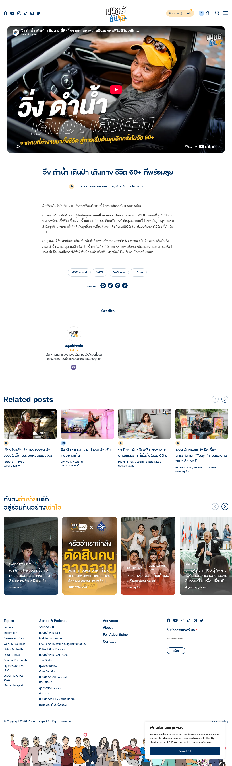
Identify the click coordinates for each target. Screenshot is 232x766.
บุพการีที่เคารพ (48, 666)
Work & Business (149, 462)
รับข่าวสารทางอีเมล (182, 629)
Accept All (185, 751)
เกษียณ (138, 272)
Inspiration (126, 462)
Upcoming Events (180, 13)
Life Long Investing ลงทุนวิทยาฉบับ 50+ (63, 644)
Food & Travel (14, 462)
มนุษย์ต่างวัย (74, 345)
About (108, 627)
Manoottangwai (20, 564)
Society (190, 564)
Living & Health (72, 462)
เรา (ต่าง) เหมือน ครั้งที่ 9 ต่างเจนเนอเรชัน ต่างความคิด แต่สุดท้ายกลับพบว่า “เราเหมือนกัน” (29, 576)
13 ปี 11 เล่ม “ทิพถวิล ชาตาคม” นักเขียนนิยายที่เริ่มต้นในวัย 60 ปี (142, 452)
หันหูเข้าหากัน (47, 671)
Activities (110, 620)
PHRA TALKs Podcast (52, 649)
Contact (109, 641)
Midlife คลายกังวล (50, 638)
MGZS (99, 272)
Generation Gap (205, 467)
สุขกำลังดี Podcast (50, 688)
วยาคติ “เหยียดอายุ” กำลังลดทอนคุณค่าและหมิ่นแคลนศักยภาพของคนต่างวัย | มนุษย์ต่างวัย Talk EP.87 (89, 576)
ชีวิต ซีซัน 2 (46, 682)
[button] (224, 399)
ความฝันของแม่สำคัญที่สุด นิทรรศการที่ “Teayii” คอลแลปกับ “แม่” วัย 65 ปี (201, 455)
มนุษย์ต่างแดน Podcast (53, 677)
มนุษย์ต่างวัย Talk (49, 633)
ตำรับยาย (44, 693)
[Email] (73, 367)
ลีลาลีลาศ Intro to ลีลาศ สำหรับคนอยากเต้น (86, 452)
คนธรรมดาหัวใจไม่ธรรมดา (54, 704)
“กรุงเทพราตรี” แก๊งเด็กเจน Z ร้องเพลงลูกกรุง (148, 578)
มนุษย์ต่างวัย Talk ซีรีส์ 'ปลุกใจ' (57, 699)
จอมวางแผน (46, 627)
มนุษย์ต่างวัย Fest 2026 (14, 668)
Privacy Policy (219, 721)
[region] (185, 740)
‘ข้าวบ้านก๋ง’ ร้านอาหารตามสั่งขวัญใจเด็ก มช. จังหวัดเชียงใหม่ (28, 452)
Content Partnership (92, 186)
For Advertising (115, 634)
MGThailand (79, 272)
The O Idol (45, 660)
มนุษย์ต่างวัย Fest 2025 (14, 677)
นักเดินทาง (119, 272)
